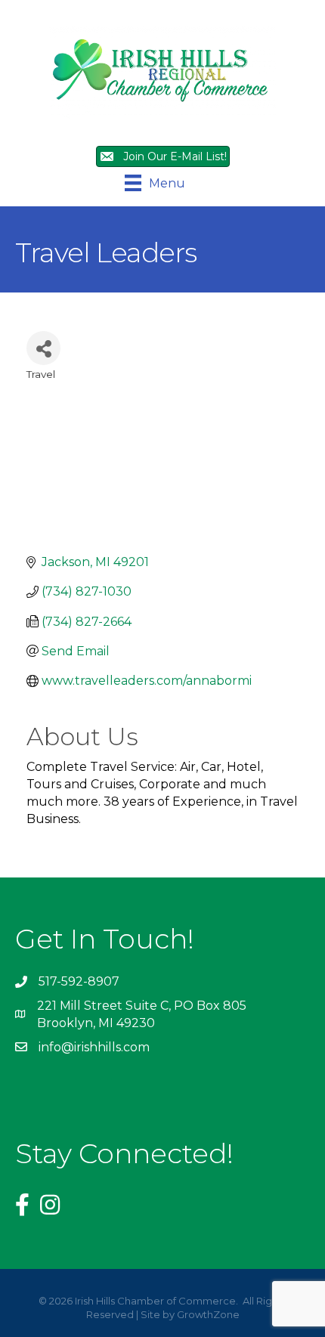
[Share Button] (43, 348)
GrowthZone (208, 1314)
